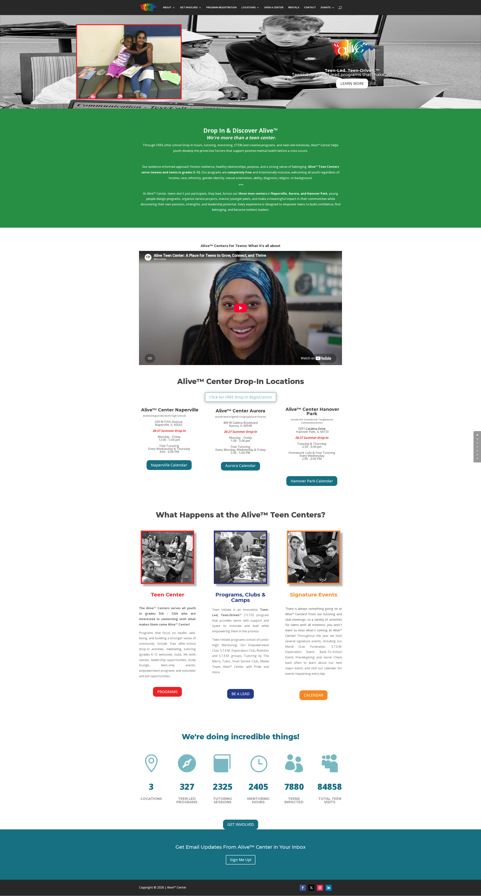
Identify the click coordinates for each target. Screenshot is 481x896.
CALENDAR (313, 695)
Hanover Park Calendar (312, 480)
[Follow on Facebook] (303, 888)
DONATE (326, 7)
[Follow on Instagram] (320, 888)
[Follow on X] (311, 888)
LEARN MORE (352, 83)
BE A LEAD (240, 693)
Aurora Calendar (240, 465)
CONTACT (310, 7)
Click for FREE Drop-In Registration (240, 397)
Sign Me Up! (240, 859)
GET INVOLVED (189, 7)
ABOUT (167, 7)
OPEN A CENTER (273, 7)
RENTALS (293, 7)
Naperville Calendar (169, 465)
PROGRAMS (167, 691)
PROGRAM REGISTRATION (221, 7)
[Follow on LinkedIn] (329, 888)
